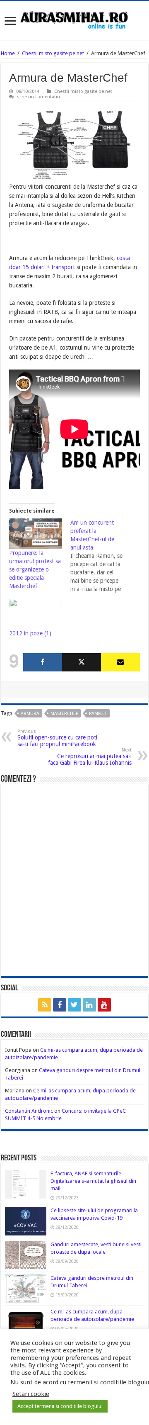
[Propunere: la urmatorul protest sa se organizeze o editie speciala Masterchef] (35, 533)
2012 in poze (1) (30, 633)
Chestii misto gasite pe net (53, 53)
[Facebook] (42, 662)
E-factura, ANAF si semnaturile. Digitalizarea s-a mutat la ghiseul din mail (93, 1181)
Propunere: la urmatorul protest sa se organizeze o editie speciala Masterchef (35, 569)
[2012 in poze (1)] (35, 614)
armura (30, 713)
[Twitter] (81, 662)
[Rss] (44, 1005)
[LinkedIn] (89, 1005)
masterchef (64, 713)
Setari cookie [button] (30, 1394)
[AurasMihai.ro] (74, 19)
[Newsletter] (120, 662)
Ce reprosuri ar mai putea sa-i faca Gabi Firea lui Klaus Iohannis (90, 756)
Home (8, 53)
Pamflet (98, 713)
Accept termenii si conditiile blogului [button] (60, 1406)
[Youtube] (104, 1005)
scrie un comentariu (38, 97)
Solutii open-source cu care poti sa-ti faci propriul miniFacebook (57, 738)
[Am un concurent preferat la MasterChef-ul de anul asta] (101, 555)
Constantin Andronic (29, 1111)
